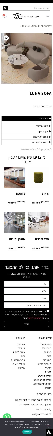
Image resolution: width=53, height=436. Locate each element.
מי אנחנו (21, 348)
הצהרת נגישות (19, 363)
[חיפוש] (5, 8)
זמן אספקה (43, 131)
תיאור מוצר (43, 118)
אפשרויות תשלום (40, 136)
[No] (48, 427)
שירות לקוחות (19, 352)
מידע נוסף (45, 201)
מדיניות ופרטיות (18, 359)
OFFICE (24, 25)
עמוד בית (21, 344)
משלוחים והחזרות (40, 142)
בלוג (23, 356)
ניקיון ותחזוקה (42, 126)
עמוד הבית (47, 25)
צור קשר (21, 367)
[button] (48, 15)
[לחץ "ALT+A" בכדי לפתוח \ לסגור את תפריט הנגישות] (49, 432)
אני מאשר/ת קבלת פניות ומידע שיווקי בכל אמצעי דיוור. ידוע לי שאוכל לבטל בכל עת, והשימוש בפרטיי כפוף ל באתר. (27, 315)
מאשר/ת (27, 432)
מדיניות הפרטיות (35, 318)
